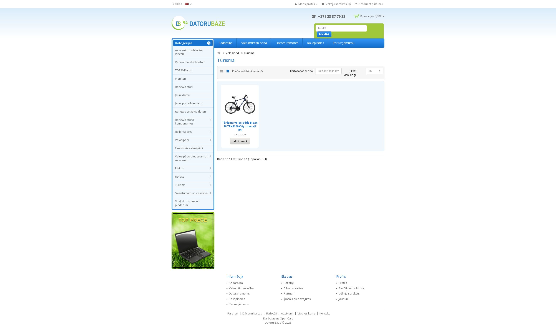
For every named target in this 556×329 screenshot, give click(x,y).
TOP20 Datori (183, 70)
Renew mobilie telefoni (190, 62)
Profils (343, 283)
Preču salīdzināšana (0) (247, 71)
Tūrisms (180, 185)
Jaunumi (344, 299)
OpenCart (286, 318)
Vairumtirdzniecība (254, 43)
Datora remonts (287, 43)
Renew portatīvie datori (190, 111)
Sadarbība (226, 43)
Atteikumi (287, 313)
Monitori (180, 78)
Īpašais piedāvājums (297, 299)
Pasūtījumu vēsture (351, 288)
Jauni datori (182, 95)
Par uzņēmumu (343, 43)
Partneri (289, 293)
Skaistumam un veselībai (191, 193)
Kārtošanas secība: (301, 71)
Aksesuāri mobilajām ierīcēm (189, 52)
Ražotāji (289, 283)
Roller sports (183, 132)
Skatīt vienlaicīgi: (350, 73)
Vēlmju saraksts (349, 293)
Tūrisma (249, 53)
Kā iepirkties (315, 43)
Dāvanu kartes (293, 288)
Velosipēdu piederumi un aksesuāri (191, 158)
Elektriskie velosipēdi (189, 148)
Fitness (179, 176)
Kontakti (324, 313)
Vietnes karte (306, 313)
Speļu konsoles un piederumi (187, 203)
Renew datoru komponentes (184, 121)
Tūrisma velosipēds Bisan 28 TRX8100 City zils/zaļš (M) (240, 126)
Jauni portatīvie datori (189, 103)
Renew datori (184, 87)
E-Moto (179, 168)
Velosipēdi (182, 140)
